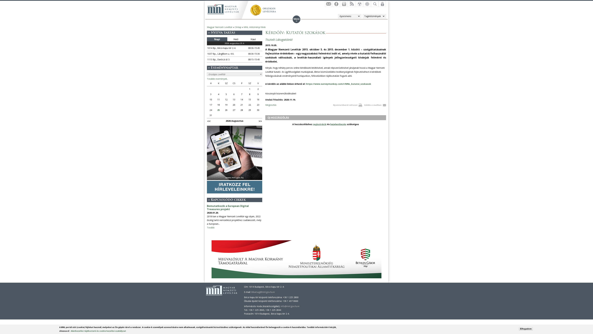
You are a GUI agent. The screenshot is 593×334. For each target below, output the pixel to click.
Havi (253, 39)
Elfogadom (526, 329)
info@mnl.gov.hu (290, 306)
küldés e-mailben (372, 105)
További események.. (217, 78)
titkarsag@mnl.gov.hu (263, 292)
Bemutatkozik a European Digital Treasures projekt (228, 207)
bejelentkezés (338, 124)
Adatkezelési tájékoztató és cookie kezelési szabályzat (98, 331)
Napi (217, 39)
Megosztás (270, 104)
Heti (235, 39)
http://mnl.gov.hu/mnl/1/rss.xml (351, 4)
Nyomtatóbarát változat (345, 105)
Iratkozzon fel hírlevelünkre (328, 4)
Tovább (210, 227)
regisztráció (319, 124)
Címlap (238, 27)
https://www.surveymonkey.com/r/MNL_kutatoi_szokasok (338, 83)
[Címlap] (223, 9)
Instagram (343, 4)
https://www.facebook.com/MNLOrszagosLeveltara (336, 4)
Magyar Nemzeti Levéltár (219, 27)
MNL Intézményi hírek (255, 27)
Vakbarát (359, 4)
